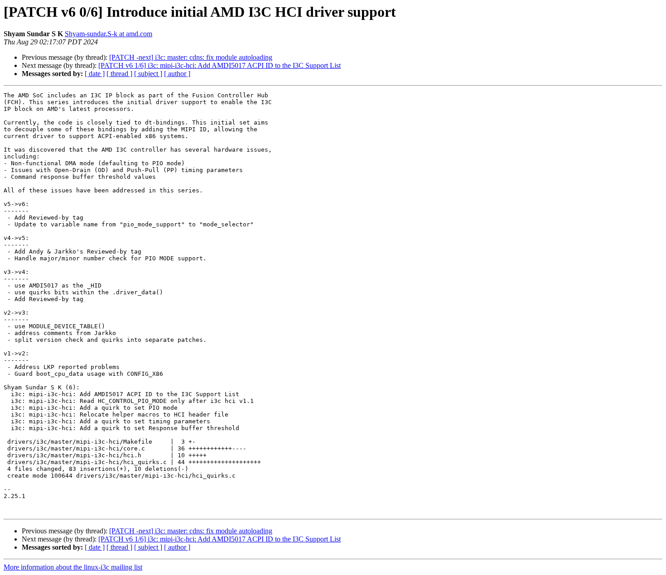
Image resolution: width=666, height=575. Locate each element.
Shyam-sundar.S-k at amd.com (108, 34)
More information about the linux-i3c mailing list (73, 567)
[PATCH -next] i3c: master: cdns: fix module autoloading (190, 57)
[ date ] (95, 73)
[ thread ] (119, 73)
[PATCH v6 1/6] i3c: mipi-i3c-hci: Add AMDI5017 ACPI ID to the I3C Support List (219, 65)
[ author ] (177, 73)
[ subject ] (148, 73)
